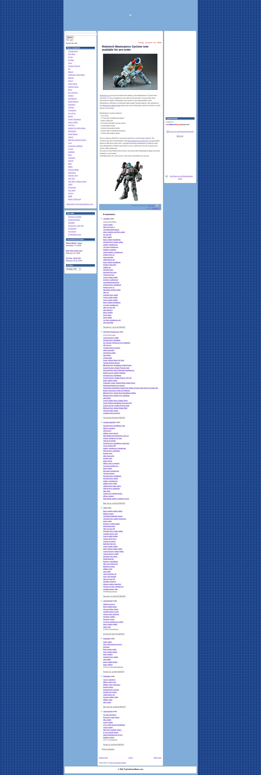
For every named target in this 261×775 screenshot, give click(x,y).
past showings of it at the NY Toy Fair (141, 141)
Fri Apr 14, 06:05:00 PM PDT (113, 745)
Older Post (157, 758)
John (105, 508)
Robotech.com (105, 95)
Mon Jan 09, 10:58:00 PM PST (114, 707)
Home (130, 758)
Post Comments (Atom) (117, 763)
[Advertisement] (130, 7)
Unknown (106, 639)
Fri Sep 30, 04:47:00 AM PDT (114, 634)
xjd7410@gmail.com (111, 332)
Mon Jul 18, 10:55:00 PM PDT (114, 503)
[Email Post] (157, 206)
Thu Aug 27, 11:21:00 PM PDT (114, 327)
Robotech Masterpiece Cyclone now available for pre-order (125, 48)
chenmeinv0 (108, 601)
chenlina (106, 219)
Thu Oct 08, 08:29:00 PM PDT (114, 418)
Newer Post (103, 758)
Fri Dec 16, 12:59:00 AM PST (113, 672)
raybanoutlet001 (109, 422)
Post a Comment (108, 749)
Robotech (155, 208)
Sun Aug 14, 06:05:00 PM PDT (114, 596)
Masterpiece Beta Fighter (111, 106)
